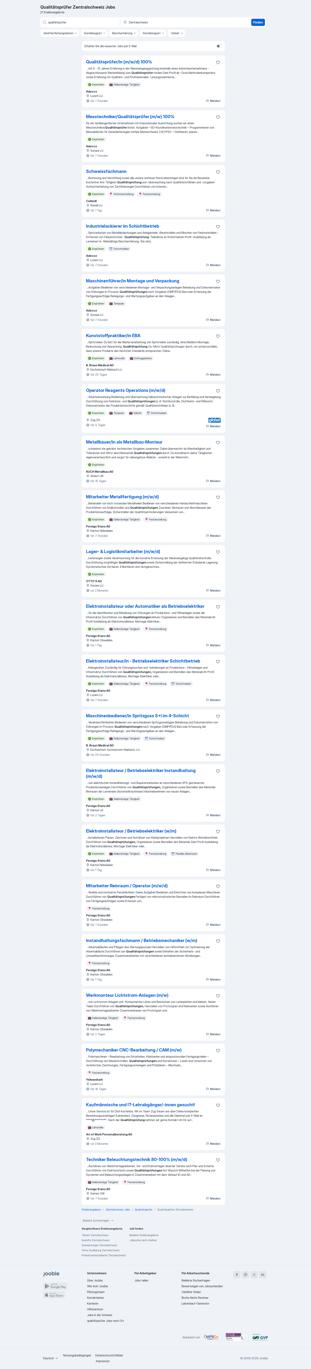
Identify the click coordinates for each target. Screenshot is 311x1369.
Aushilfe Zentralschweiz (96, 1240)
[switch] (219, 46)
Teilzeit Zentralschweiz (95, 1235)
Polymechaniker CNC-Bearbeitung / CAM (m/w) (134, 1050)
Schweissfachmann (106, 171)
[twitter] (254, 1274)
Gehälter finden (191, 1292)
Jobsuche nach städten (143, 1240)
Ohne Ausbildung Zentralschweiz (101, 1250)
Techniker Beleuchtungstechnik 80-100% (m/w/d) (136, 1159)
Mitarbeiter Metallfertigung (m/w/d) (122, 496)
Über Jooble (95, 1280)
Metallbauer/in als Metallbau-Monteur (124, 442)
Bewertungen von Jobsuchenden (202, 1286)
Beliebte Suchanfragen (96, 1220)
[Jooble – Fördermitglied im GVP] (260, 1337)
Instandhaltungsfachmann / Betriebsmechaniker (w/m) (141, 940)
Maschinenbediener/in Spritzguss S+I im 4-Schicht (137, 715)
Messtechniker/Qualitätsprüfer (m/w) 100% (130, 116)
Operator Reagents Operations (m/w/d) (125, 390)
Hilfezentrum (95, 1309)
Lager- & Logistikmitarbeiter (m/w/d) (123, 551)
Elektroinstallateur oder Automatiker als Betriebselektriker (145, 606)
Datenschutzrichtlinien (109, 1355)
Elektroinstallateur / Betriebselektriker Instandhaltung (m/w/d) (141, 773)
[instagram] (245, 1274)
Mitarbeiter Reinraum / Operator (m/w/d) (127, 885)
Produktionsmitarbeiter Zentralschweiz (104, 1255)
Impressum (103, 1361)
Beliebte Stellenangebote (144, 1235)
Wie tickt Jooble (97, 1286)
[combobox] (51, 1358)
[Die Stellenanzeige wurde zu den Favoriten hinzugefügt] (218, 62)
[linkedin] (262, 1274)
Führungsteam (96, 1292)
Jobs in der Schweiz (99, 1315)
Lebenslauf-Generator (195, 1303)
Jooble (263, 1358)
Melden (215, 101)
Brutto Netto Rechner (195, 1297)
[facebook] (236, 1274)
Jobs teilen (141, 1280)
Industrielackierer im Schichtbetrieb (122, 226)
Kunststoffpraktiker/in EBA (113, 335)
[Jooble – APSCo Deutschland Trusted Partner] (211, 1337)
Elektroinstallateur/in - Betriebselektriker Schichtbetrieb (143, 661)
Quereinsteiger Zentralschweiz (99, 1245)
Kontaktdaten (95, 1297)
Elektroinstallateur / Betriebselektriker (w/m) (131, 831)
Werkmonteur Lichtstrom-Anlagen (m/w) (127, 995)
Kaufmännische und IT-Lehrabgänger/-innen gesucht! (140, 1104)
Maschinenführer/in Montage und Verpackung (132, 280)
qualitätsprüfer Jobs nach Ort (105, 1321)
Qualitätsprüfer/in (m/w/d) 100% (119, 61)
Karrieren (92, 1303)
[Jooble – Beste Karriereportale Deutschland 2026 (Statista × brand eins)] (235, 1337)
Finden (258, 22)
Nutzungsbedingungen (77, 1355)
